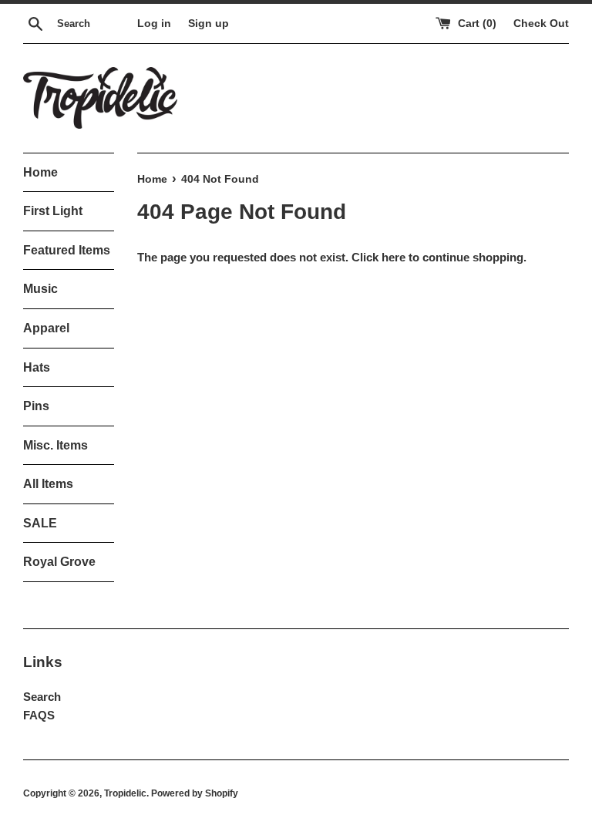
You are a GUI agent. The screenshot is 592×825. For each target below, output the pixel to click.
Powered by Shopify (194, 793)
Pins (36, 405)
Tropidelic (125, 793)
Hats (36, 367)
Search (42, 696)
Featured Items (66, 250)
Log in (154, 23)
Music (40, 288)
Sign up (208, 23)
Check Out (541, 23)
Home (40, 172)
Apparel (46, 328)
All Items (48, 483)
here (393, 257)
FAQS (39, 715)
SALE (40, 523)
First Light (52, 210)
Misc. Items (55, 445)
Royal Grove (59, 561)
